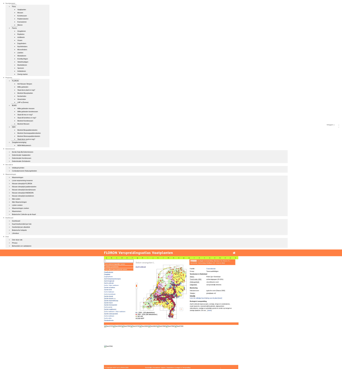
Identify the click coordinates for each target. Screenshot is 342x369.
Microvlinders (22, 50)
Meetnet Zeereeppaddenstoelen (29, 133)
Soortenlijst (148, 367)
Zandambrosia (108, 320)
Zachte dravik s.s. (110, 298)
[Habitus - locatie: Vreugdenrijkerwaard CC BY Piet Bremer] (135, 326)
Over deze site (17, 240)
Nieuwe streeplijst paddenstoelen (24, 187)
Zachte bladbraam (109, 292)
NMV (14, 127)
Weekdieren (21, 56)
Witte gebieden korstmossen (27, 112)
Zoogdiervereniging (19, 142)
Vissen (19, 40)
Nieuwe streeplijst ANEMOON (23, 193)
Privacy (14, 243)
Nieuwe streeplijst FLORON (22, 184)
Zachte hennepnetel (110, 305)
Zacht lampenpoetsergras (112, 279)
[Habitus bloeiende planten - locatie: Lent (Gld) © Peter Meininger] (117, 326)
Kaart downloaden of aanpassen (181, 309)
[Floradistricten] (161, 289)
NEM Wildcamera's (24, 145)
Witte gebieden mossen (25, 108)
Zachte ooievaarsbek (111, 314)
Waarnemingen (17, 177)
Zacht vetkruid (108, 283)
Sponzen (20, 68)
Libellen (20, 53)
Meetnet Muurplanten (25, 93)
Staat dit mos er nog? (25, 115)
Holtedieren (21, 71)
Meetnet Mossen (23, 124)
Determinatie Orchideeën (21, 161)
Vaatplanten (21, 10)
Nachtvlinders (22, 47)
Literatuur (15, 233)
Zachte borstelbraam (110, 294)
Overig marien (22, 74)
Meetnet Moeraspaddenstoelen (28, 136)
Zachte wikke (108, 318)
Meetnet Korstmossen (25, 121)
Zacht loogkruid (109, 281)
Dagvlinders (21, 43)
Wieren (20, 25)
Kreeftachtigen (22, 59)
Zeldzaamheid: (194, 282)
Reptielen (20, 34)
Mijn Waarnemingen (19, 202)
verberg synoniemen (111, 267)
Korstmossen (22, 16)
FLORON (15, 81)
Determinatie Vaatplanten (21, 155)
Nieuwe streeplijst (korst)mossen (24, 190)
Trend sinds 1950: (196, 279)
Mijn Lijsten (16, 199)
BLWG (14, 105)
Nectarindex (21, 96)
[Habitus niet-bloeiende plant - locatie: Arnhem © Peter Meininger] (143, 326)
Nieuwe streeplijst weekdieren (23, 196)
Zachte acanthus (109, 287)
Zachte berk (108, 289)
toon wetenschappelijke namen (115, 264)
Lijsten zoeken (17, 205)
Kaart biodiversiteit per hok (21, 224)
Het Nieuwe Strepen (24, 84)
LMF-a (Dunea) (22, 102)
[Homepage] (234, 253)
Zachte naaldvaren (110, 309)
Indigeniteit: (193, 284)
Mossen (20, 13)
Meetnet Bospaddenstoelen (27, 130)
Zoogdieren (21, 31)
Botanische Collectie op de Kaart (24, 214)
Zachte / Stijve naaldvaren (111, 285)
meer (209, 310)
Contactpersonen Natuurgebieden (24, 171)
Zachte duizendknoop (111, 300)
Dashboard (16, 221)
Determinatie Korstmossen (21, 158)
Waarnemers (16, 211)
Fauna (14, 28)
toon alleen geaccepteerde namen (116, 269)
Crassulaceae (210, 268)
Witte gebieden (22, 87)
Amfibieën (21, 37)
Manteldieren (22, 65)
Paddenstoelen (22, 19)
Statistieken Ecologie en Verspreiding (178, 367)
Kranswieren (22, 22)
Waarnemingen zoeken (20, 208)
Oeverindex (21, 99)
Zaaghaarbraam (108, 276)
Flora (14, 6)
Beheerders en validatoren (21, 246)
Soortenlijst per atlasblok (21, 227)
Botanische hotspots (19, 230)
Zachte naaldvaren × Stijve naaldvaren (114, 311)
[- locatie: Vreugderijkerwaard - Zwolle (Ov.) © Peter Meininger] (152, 326)
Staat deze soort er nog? (26, 139)
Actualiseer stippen (159, 367)
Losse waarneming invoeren (22, 180)
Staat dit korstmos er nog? (26, 118)
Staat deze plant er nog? (26, 90)
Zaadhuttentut (108, 272)
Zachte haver (108, 303)
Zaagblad (107, 274)
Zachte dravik (108, 296)
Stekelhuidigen (22, 62)
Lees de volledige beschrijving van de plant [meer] (206, 298)
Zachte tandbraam (109, 316)
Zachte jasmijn (108, 307)
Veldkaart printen (18, 168)
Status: (192, 276)
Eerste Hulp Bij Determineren (22, 152)
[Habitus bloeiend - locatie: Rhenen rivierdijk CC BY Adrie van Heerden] (108, 326)
